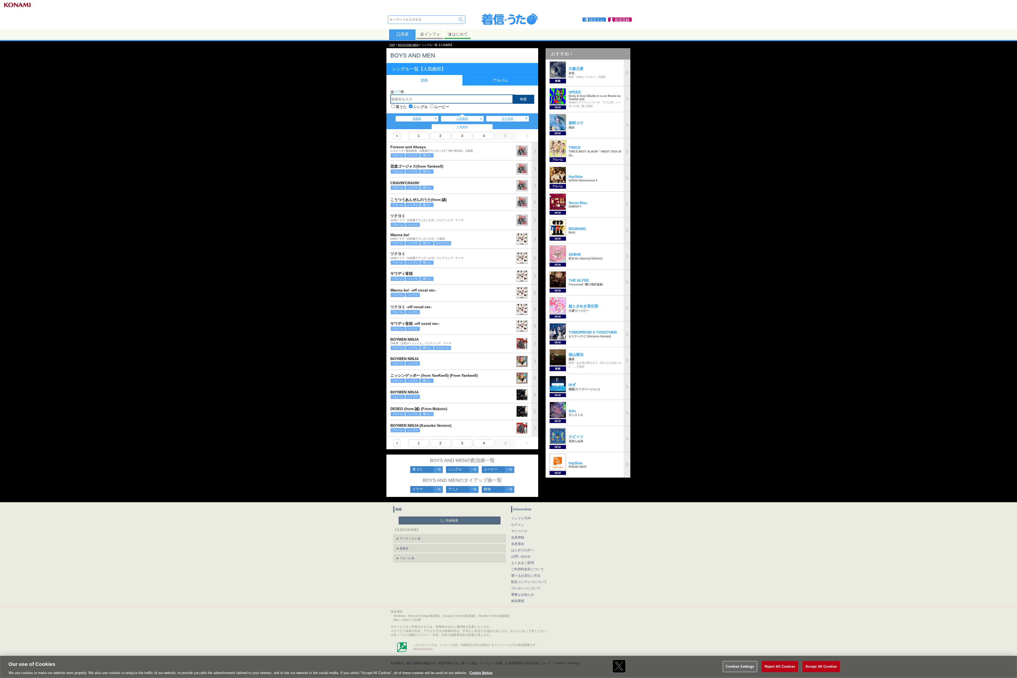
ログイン (517, 525)
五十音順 (507, 118)
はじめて (460, 34)
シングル (420, 107)
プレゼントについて (526, 588)
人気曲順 (462, 118)
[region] (508, 667)
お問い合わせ (521, 556)
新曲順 (417, 118)
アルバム (500, 80)
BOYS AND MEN (408, 44)
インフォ (432, 34)
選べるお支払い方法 (526, 575)
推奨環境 (517, 601)
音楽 (405, 34)
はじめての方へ (522, 550)
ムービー (441, 107)
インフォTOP (521, 518)
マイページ (519, 531)
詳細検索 (451, 520)
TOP (392, 44)
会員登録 (517, 537)
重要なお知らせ (522, 594)
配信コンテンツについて (529, 582)
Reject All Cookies (780, 666)
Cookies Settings (740, 666)
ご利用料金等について (527, 569)
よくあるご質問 (522, 563)
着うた (401, 107)
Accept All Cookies (821, 666)
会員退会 (517, 544)
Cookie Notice (481, 673)
